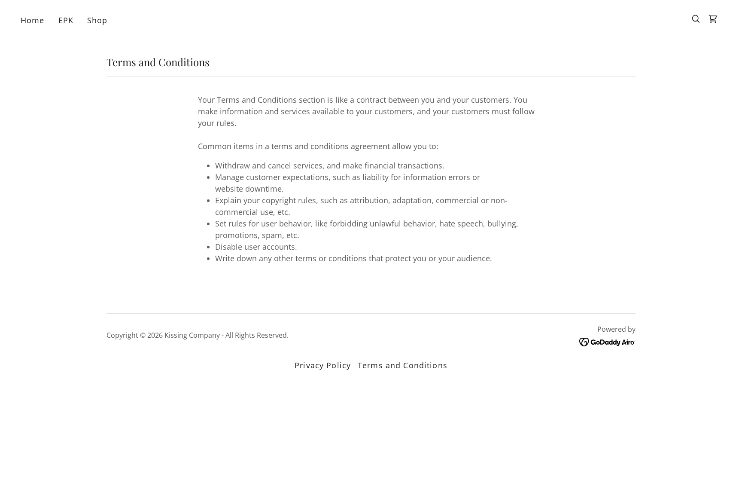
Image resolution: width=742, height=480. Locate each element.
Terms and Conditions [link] (402, 365)
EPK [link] (65, 20)
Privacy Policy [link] (323, 365)
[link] (712, 19)
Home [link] (33, 20)
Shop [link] (97, 20)
